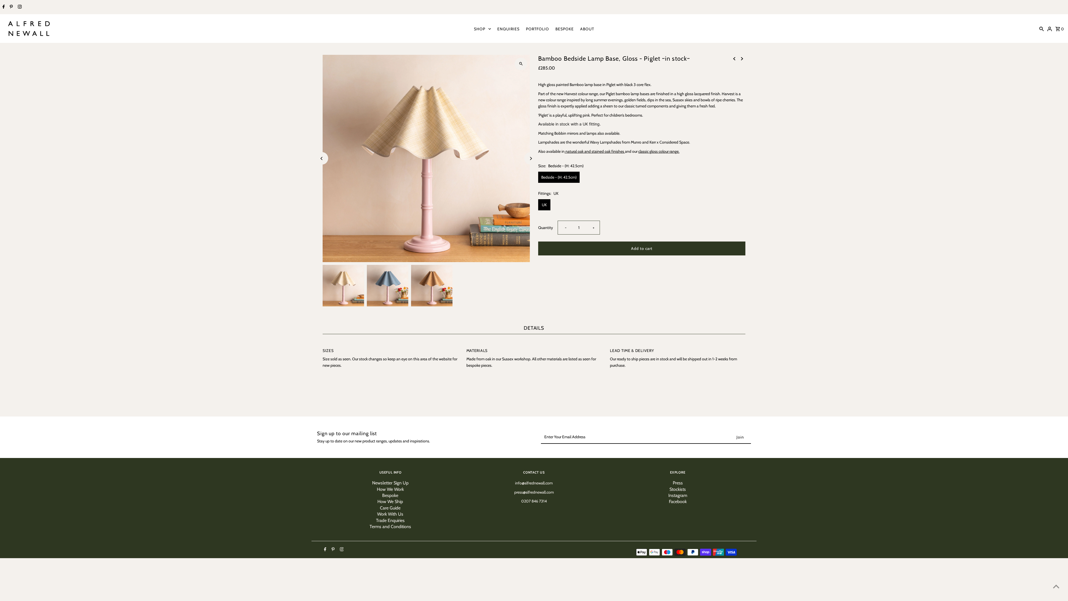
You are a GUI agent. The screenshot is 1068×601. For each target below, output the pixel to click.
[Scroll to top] (1056, 586)
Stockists (677, 489)
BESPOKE (564, 28)
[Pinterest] (10, 7)
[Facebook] (3, 7)
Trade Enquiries (390, 520)
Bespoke (390, 495)
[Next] (530, 158)
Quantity (545, 227)
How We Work (390, 489)
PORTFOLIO (537, 28)
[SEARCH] (1041, 28)
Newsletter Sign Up (390, 483)
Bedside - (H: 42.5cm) (559, 177)
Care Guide (390, 508)
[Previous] (322, 158)
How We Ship (390, 501)
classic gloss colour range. (658, 151)
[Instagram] (19, 7)
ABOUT (587, 28)
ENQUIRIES (508, 28)
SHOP (479, 28)
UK (544, 204)
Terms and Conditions (390, 526)
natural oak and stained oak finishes (595, 151)
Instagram (677, 495)
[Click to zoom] (521, 64)
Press (678, 483)
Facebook (678, 501)
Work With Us (390, 514)
